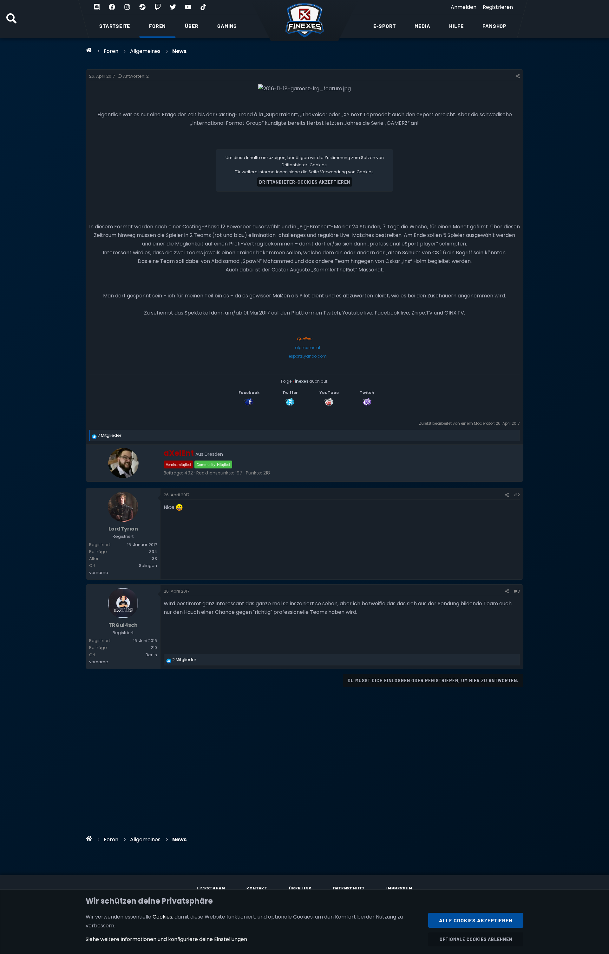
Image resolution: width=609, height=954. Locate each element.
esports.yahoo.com (308, 356)
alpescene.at (307, 347)
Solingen (148, 566)
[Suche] (11, 19)
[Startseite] (89, 50)
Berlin (151, 655)
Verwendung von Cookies (347, 172)
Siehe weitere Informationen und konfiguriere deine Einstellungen (166, 939)
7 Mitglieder (109, 435)
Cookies (162, 916)
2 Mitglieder (184, 660)
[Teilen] (518, 76)
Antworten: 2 (136, 76)
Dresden (214, 454)
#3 (517, 591)
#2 (517, 495)
